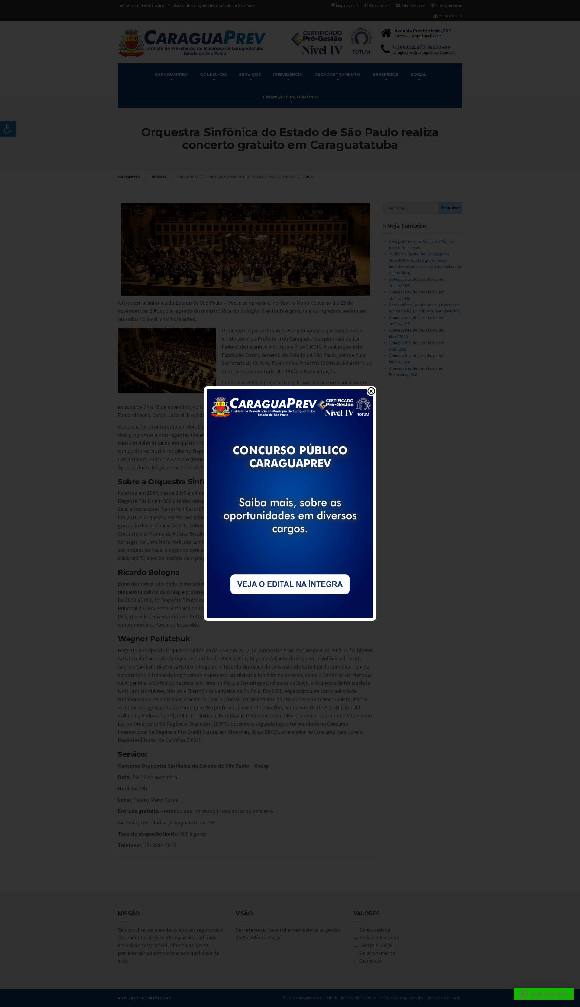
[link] (290, 503)
